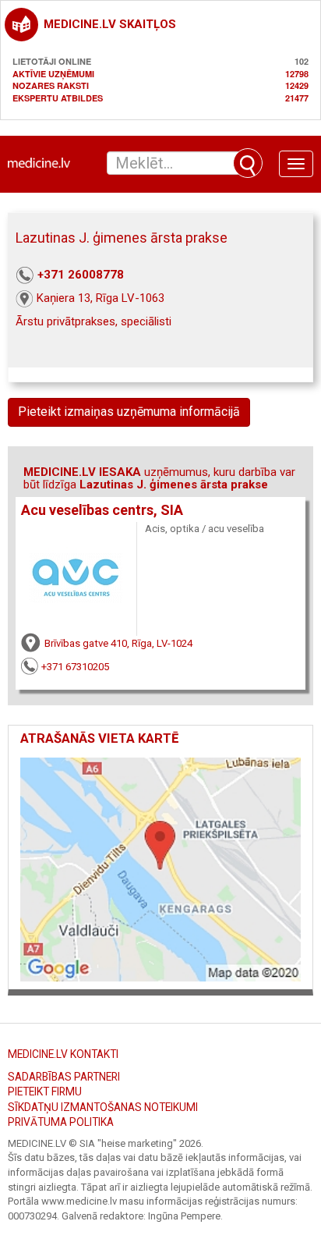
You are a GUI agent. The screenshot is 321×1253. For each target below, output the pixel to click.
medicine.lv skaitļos (110, 24)
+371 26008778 (80, 275)
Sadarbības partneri (64, 1076)
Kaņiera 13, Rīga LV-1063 (100, 298)
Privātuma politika (61, 1122)
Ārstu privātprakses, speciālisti (93, 321)
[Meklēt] (248, 163)
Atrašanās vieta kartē (99, 738)
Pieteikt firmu (45, 1091)
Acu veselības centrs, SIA (102, 510)
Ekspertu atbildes (57, 98)
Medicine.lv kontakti (63, 1054)
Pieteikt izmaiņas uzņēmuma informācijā (129, 411)
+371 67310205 (75, 667)
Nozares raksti (50, 85)
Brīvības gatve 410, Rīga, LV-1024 (118, 643)
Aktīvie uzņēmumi (53, 74)
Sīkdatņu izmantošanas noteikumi (103, 1107)
